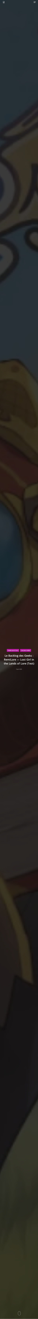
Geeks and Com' (13, 650)
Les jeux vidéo (25, 650)
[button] (35, 2)
